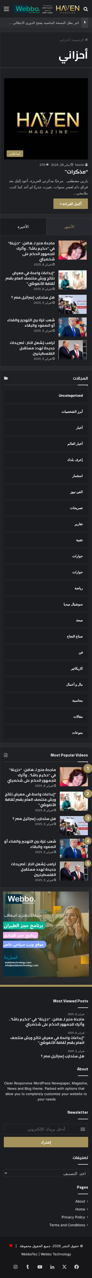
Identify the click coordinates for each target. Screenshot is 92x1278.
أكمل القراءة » (71, 204)
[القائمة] (6, 10)
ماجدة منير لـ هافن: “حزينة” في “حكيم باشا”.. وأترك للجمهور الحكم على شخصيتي (31, 251)
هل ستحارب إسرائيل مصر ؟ (33, 297)
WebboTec (29, 1254)
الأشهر (69, 226)
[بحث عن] (85, 10)
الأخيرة (23, 226)
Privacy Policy (73, 1217)
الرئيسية (78, 40)
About (80, 1201)
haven (79, 165)
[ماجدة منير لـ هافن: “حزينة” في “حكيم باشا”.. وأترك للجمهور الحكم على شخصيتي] (73, 250)
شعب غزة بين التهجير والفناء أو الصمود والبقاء (31, 323)
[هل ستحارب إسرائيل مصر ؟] (73, 304)
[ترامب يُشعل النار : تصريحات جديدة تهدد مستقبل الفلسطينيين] (73, 349)
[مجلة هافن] (46, 9)
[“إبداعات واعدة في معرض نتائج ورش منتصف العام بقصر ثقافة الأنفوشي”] (73, 279)
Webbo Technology (56, 1254)
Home (80, 1209)
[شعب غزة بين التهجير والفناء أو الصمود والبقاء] (73, 327)
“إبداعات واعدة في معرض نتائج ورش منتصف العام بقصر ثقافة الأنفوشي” (30, 278)
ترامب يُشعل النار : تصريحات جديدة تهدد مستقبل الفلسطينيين (32, 348)
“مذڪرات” (76, 171)
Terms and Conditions (67, 1225)
